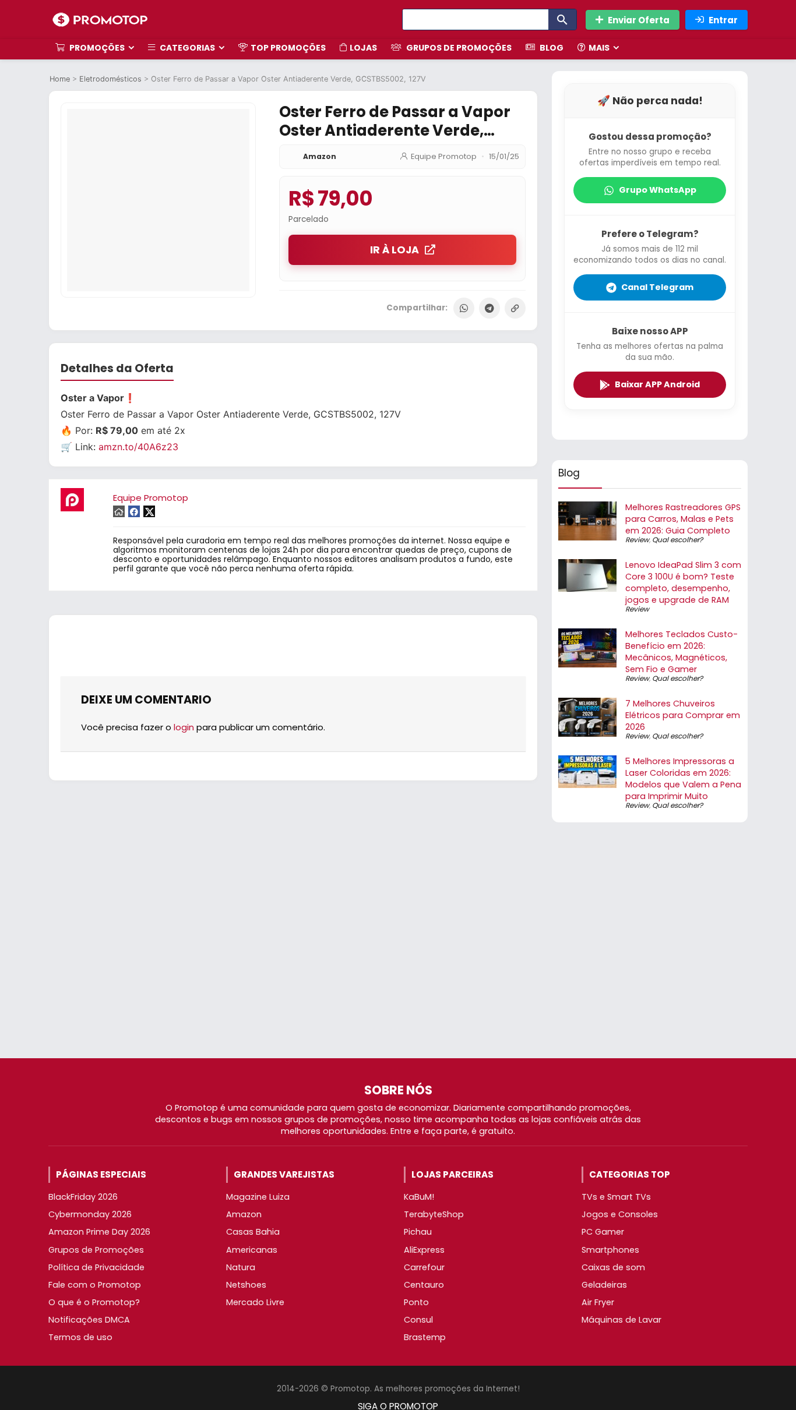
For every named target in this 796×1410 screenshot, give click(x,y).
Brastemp (425, 1337)
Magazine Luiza (258, 1197)
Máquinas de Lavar (621, 1320)
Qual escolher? (677, 540)
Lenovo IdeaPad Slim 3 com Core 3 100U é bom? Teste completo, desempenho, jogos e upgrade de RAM (683, 582)
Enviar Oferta (639, 20)
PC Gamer (603, 1232)
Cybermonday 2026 (90, 1214)
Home (60, 79)
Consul (418, 1320)
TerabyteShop (434, 1214)
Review (637, 540)
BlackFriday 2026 (83, 1197)
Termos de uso (80, 1337)
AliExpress (424, 1250)
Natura (240, 1267)
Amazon (319, 156)
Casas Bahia (253, 1232)
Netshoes (246, 1285)
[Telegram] (489, 308)
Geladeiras (604, 1285)
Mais (599, 48)
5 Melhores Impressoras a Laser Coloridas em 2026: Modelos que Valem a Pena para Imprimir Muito (683, 778)
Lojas (363, 48)
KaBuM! (419, 1197)
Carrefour (424, 1267)
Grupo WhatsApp (657, 190)
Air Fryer (598, 1302)
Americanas (251, 1250)
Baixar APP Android (657, 384)
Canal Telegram (657, 287)
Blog (550, 48)
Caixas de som (613, 1267)
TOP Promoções (288, 48)
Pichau (418, 1232)
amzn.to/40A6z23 (138, 447)
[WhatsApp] (463, 308)
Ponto (416, 1302)
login (184, 727)
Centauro (424, 1285)
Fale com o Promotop (94, 1285)
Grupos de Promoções (458, 48)
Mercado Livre (255, 1302)
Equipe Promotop (444, 156)
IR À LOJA (394, 250)
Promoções (96, 48)
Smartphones (610, 1250)
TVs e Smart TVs (616, 1197)
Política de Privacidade (96, 1267)
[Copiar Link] (515, 308)
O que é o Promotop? (94, 1302)
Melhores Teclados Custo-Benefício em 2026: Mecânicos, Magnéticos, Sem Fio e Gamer (681, 651)
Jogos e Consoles (620, 1214)
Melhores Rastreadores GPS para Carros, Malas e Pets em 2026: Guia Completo (683, 518)
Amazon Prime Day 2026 (99, 1232)
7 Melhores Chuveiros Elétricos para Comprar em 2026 (682, 715)
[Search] (562, 19)
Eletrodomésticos (110, 79)
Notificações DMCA (89, 1320)
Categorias (186, 48)
